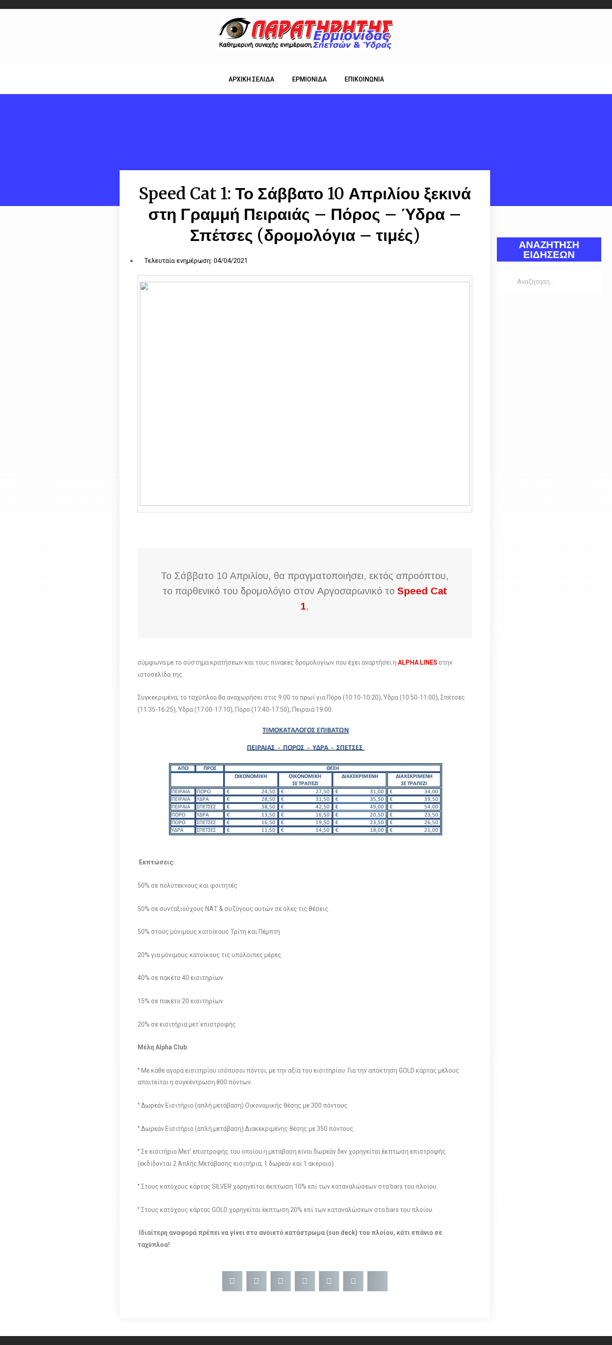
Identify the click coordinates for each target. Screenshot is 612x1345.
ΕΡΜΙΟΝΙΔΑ (309, 79)
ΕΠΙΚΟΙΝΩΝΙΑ (364, 79)
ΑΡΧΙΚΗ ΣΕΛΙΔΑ (251, 79)
